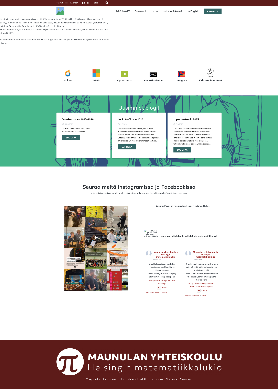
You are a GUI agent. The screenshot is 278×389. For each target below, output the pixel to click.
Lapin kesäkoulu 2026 (130, 119)
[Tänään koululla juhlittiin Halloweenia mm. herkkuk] (117, 258)
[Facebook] (83, 2)
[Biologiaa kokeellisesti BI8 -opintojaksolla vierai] (117, 237)
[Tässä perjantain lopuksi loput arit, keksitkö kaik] (117, 216)
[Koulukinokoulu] (153, 74)
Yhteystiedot (93, 379)
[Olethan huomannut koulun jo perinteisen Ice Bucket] (117, 279)
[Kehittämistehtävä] (210, 72)
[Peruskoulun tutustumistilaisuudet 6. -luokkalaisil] (75, 258)
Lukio (122, 379)
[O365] (96, 73)
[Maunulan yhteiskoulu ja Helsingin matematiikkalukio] (151, 234)
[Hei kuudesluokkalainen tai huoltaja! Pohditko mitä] (96, 216)
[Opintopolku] (125, 74)
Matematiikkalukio (137, 379)
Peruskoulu (109, 379)
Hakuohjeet (156, 379)
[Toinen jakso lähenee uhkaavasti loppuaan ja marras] (96, 237)
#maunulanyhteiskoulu (165, 280)
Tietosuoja (186, 379)
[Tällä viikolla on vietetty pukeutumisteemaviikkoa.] (75, 237)
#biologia (162, 283)
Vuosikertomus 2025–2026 (78, 119)
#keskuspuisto (207, 286)
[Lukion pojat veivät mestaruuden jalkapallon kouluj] (96, 258)
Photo (164, 287)
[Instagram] (88, 2)
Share (164, 292)
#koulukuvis (195, 286)
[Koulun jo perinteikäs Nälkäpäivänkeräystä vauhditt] (96, 279)
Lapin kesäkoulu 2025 (186, 119)
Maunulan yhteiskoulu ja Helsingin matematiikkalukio (165, 254)
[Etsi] (107, 3)
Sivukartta (171, 379)
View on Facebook (153, 292)
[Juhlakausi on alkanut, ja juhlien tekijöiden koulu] (75, 216)
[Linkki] (60, 11)
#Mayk (152, 280)
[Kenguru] (182, 74)
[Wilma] (67, 73)
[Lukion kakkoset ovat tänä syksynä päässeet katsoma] (75, 279)
